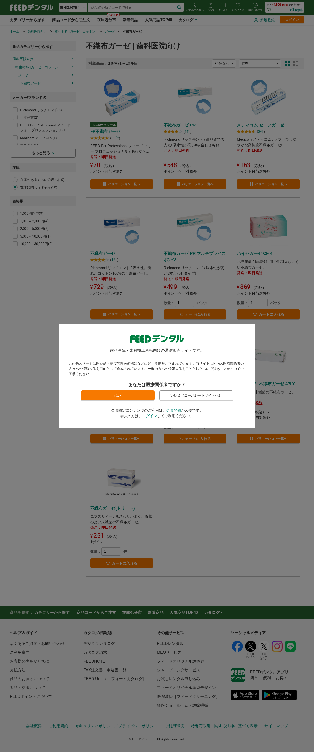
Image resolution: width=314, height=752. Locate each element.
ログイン (149, 416)
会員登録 (173, 410)
